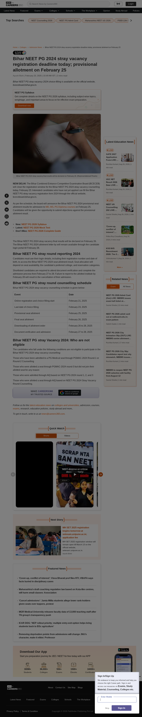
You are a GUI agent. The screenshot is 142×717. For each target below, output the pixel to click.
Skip (107, 708)
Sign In (121, 708)
